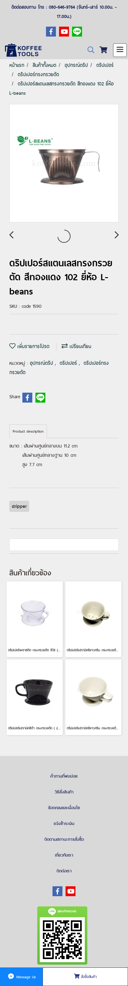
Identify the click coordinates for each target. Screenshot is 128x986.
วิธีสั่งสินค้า (64, 791)
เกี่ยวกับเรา (64, 855)
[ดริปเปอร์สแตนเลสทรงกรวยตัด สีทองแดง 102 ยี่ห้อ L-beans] (64, 163)
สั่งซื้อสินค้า (88, 977)
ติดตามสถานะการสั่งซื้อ (64, 839)
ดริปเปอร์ (69, 363)
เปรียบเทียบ (79, 346)
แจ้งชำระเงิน (64, 823)
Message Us (25, 977)
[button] (89, 50)
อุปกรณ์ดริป (42, 363)
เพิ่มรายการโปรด (32, 346)
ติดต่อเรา (64, 870)
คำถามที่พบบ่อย (64, 776)
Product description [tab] (28, 431)
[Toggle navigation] (120, 50)
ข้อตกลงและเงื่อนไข (64, 807)
